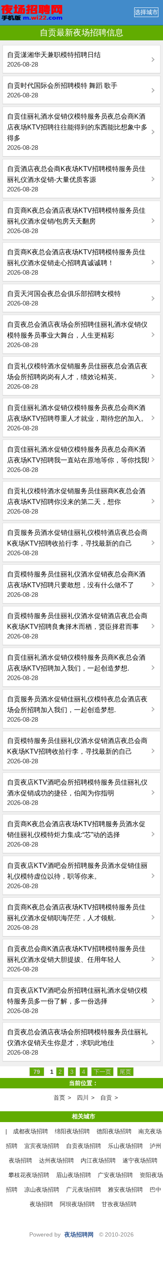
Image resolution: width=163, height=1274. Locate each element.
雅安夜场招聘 (125, 1189)
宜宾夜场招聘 (41, 1145)
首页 (59, 1097)
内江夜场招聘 (98, 1160)
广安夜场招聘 (115, 1175)
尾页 (125, 1071)
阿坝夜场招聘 (77, 1204)
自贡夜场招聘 (83, 1145)
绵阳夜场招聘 (72, 1131)
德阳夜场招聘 (114, 1131)
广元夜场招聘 (83, 1189)
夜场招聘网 (79, 1234)
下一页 (102, 1071)
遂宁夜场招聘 (140, 1160)
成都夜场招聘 (30, 1131)
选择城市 (146, 12)
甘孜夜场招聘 (119, 1204)
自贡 (106, 1097)
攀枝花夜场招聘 (28, 1175)
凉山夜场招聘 (41, 1189)
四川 (83, 1097)
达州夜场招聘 (56, 1160)
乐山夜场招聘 (125, 1145)
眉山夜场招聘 (73, 1175)
